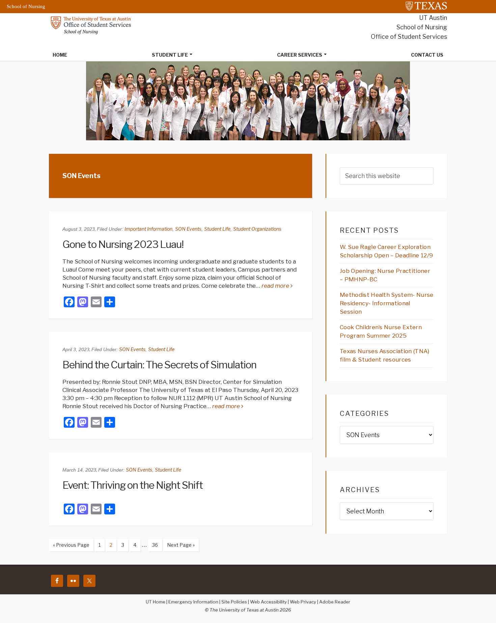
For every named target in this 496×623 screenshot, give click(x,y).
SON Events (188, 229)
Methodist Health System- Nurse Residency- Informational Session (387, 303)
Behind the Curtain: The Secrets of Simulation (159, 365)
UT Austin (433, 17)
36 (153, 545)
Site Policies (234, 601)
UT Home (155, 601)
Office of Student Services (409, 36)
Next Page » (179, 546)
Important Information (148, 229)
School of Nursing (421, 27)
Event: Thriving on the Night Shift (132, 485)
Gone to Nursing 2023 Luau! (123, 244)
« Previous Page (69, 546)
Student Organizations (257, 229)
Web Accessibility (268, 601)
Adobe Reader (334, 601)
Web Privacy (303, 601)
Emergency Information (193, 601)
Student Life (217, 229)
